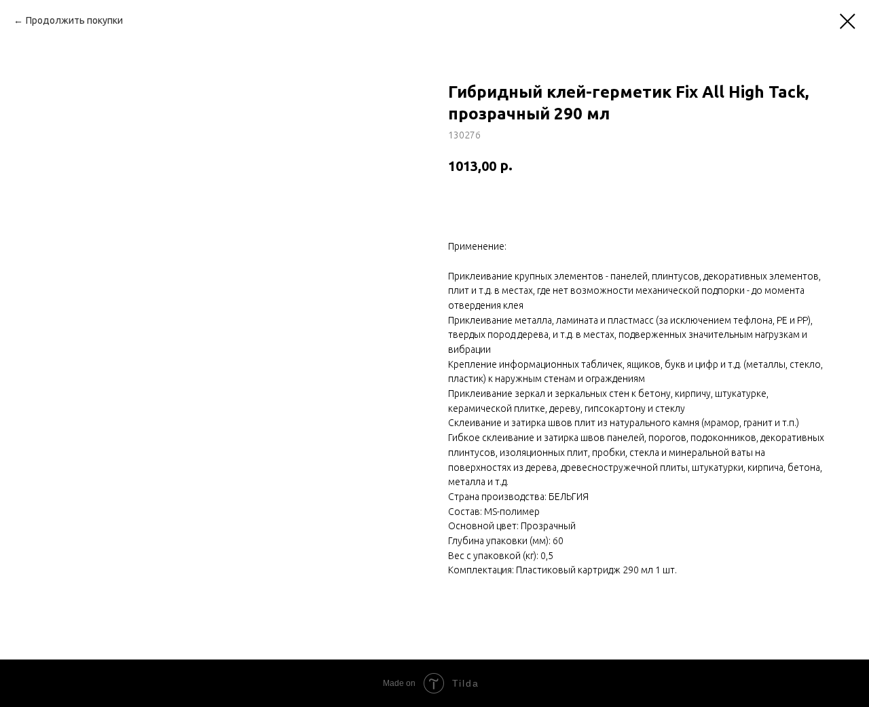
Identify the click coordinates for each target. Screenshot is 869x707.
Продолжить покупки (74, 20)
